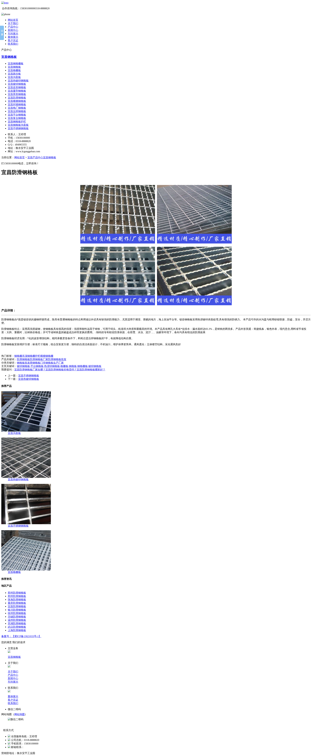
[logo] (4, 2)
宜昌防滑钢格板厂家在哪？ (30, 369)
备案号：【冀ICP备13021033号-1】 (21, 636)
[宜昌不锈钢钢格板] (26, 523)
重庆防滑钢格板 (17, 603)
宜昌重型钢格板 (17, 90)
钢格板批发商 (24, 362)
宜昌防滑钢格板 (17, 97)
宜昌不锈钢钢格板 (18, 128)
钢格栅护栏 (33, 356)
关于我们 (13, 23)
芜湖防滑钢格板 (17, 623)
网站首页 (13, 20)
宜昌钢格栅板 (15, 63)
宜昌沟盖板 (14, 77)
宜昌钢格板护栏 (17, 121)
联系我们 (13, 43)
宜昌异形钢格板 (17, 94)
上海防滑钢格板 (17, 630)
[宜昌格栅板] (26, 569)
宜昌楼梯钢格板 (17, 101)
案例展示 (13, 37)
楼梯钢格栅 (46, 356)
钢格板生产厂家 (55, 362)
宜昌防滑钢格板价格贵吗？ (61, 369)
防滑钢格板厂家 (39, 359)
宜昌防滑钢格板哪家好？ (91, 369)
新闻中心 (13, 30)
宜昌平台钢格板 (17, 114)
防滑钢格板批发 (57, 359)
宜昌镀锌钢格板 (17, 84)
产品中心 (13, 26)
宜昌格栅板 (14, 70)
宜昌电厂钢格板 (17, 107)
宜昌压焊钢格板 (17, 111)
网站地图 (19, 714)
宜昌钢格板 (9, 57)
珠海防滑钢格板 (17, 599)
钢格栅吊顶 (20, 356)
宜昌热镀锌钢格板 (18, 80)
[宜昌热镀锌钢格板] (26, 477)
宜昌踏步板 (14, 73)
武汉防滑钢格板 (17, 626)
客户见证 (13, 40)
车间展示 (13, 33)
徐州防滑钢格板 (17, 613)
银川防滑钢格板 (17, 609)
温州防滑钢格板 (17, 620)
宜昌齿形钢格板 (17, 87)
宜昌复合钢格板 (17, 118)
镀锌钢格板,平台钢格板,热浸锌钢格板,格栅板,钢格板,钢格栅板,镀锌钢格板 (59, 366)
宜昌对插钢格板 (17, 104)
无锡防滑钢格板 (17, 616)
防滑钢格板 (23, 359)
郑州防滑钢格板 (17, 592)
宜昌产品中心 (35, 157)
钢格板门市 (39, 362)
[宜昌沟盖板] (26, 430)
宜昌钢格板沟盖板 (18, 125)
